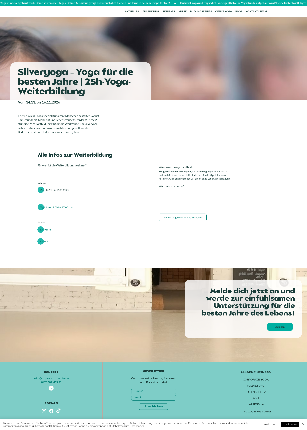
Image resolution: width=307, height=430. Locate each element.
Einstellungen (268, 424)
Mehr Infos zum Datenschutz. (128, 426)
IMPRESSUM (256, 404)
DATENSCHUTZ (255, 392)
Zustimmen (290, 424)
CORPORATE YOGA (256, 380)
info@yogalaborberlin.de (51, 378)
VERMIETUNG (256, 386)
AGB (256, 398)
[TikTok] (58, 411)
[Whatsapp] (51, 388)
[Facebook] (51, 411)
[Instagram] (44, 411)
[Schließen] (303, 424)
